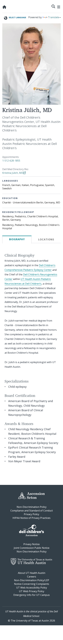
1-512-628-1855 (11, 160)
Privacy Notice (31, 544)
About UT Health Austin (31, 573)
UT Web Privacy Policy (31, 591)
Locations (46, 239)
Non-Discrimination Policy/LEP (31, 580)
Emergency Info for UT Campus (31, 595)
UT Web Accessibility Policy (31, 587)
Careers (31, 576)
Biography (17, 239)
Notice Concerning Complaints (31, 584)
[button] (53, 6)
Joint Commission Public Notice (31, 548)
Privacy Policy (31, 514)
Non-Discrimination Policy (31, 507)
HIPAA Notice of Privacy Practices (31, 518)
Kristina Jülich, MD (12, 173)
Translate (53, 17)
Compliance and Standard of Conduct (31, 510)
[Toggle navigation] (59, 6)
